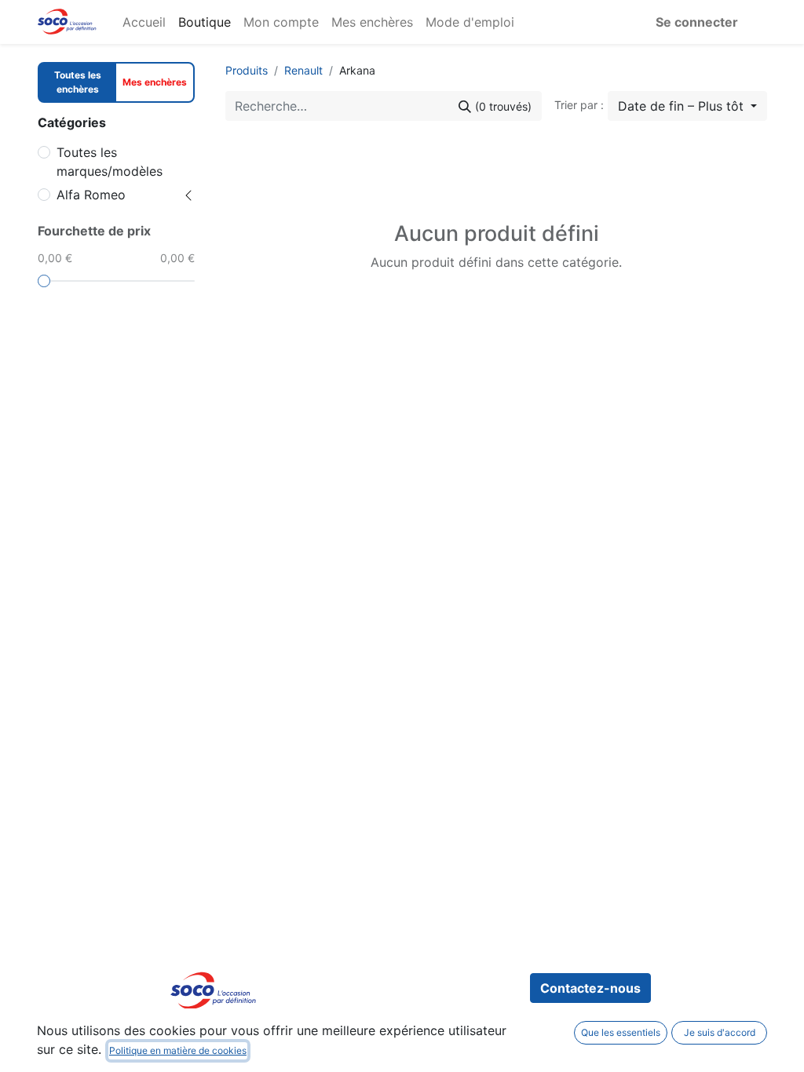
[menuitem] (144, 22)
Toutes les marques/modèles (110, 161)
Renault (303, 70)
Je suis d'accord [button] (719, 1032)
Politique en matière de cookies (178, 1050)
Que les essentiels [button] (620, 1032)
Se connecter (697, 22)
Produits (246, 70)
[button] (687, 106)
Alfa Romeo (91, 194)
